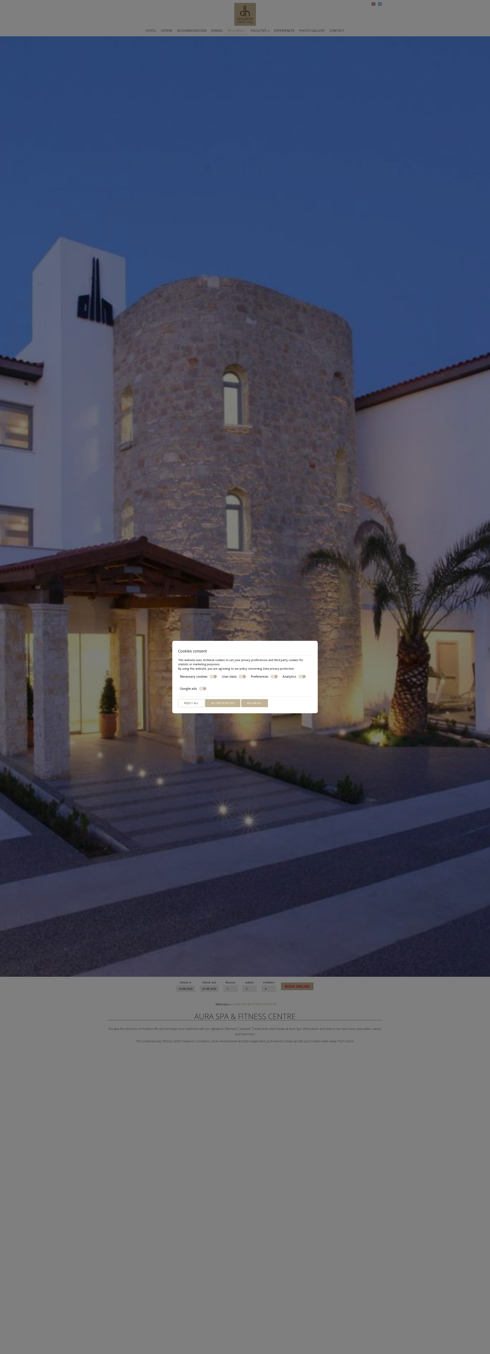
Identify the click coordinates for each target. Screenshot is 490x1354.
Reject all (191, 703)
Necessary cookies (193, 676)
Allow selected (222, 703)
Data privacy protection (278, 668)
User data (229, 676)
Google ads (188, 688)
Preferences (259, 676)
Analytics (289, 676)
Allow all (254, 703)
